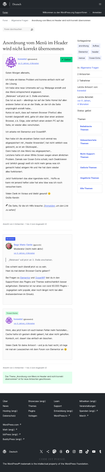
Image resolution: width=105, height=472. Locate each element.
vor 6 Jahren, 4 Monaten (28, 63)
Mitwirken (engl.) (87, 401)
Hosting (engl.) (10, 411)
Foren (5, 12)
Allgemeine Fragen (19, 20)
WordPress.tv (62, 415)
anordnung (84, 46)
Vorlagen (32, 415)
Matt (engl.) (10, 429)
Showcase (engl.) (37, 401)
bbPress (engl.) (12, 434)
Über (5, 401)
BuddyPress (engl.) (14, 439)
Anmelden (50, 205)
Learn (56, 401)
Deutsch (13, 451)
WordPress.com (12, 424)
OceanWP (40, 277)
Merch (84, 415)
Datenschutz (9, 415)
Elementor (25, 277)
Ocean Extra (94, 58)
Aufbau (96, 46)
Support (58, 406)
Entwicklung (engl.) (63, 411)
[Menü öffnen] (100, 4)
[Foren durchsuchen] (31, 29)
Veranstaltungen (87, 406)
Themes (32, 406)
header (95, 52)
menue (82, 58)
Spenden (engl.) (88, 411)
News (5, 406)
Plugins (31, 411)
